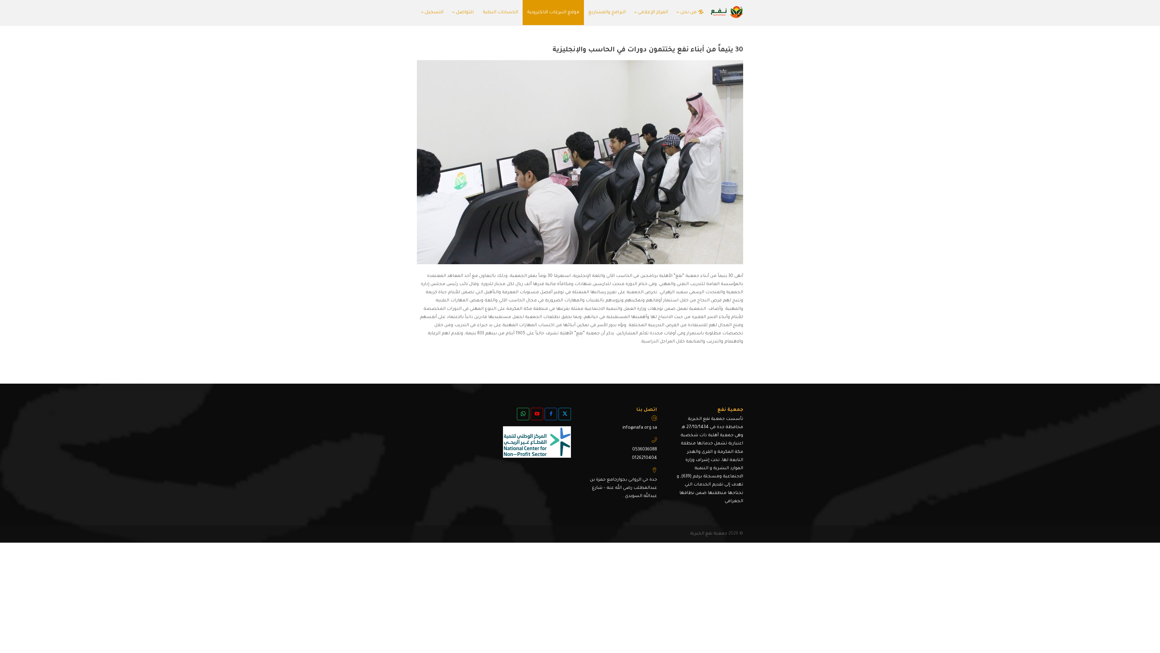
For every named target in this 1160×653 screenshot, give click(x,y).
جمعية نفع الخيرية (708, 533)
